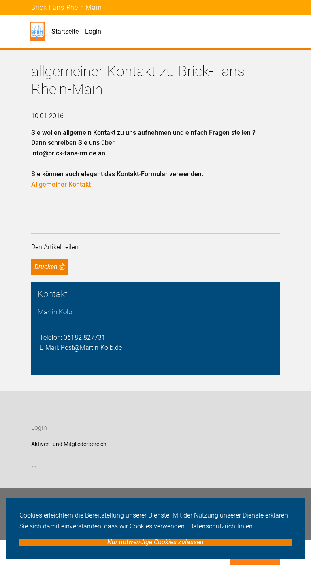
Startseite (65, 31)
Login (93, 31)
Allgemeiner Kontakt (61, 184)
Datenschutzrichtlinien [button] (221, 526)
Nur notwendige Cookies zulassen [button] (155, 542)
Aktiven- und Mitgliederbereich (69, 444)
